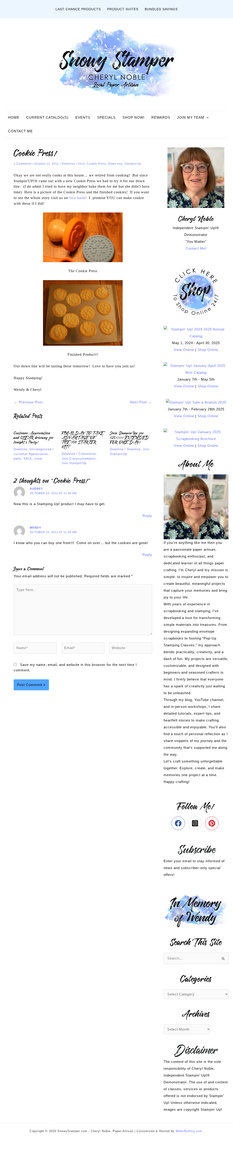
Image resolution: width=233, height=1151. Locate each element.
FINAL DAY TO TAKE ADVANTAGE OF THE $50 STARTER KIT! (83, 440)
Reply (147, 516)
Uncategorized (40, 449)
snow (38, 458)
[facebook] (179, 823)
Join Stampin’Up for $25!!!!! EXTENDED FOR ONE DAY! (129, 437)
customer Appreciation (31, 454)
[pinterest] (213, 823)
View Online (184, 350)
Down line (115, 163)
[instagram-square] (196, 823)
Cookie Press (96, 163)
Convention (87, 453)
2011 (81, 163)
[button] (206, 117)
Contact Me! (196, 248)
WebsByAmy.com (189, 1131)
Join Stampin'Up (74, 463)
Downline (68, 163)
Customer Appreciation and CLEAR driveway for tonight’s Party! (34, 437)
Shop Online (208, 350)
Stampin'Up (132, 163)
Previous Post (28, 402)
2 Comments (23, 163)
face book (77, 198)
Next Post (141, 402)
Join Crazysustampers (79, 458)
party (17, 458)
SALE (27, 458)
